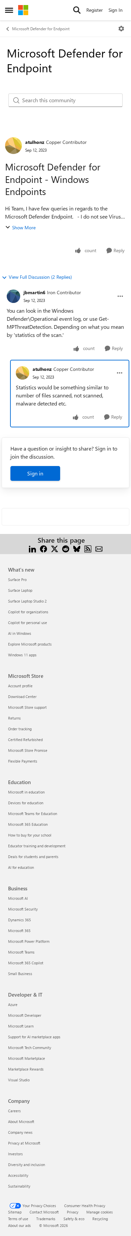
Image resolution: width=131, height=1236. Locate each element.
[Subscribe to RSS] (87, 548)
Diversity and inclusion (26, 1164)
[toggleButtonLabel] (121, 28)
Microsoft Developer (24, 1015)
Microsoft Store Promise (27, 750)
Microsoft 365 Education (28, 824)
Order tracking (20, 728)
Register (94, 10)
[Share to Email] (98, 548)
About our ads (19, 1225)
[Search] (77, 10)
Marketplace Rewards (26, 1069)
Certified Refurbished (25, 739)
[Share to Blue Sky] (76, 548)
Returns (14, 718)
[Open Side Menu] (9, 10)
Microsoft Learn (21, 1026)
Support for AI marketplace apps (34, 1036)
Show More (24, 227)
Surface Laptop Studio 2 (27, 601)
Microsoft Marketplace (26, 1058)
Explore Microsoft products (30, 644)
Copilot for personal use (27, 622)
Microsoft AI (18, 898)
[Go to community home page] (23, 10)
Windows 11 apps (22, 654)
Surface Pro (17, 579)
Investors (15, 1153)
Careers (14, 1110)
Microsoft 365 (19, 930)
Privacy (72, 1211)
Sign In (115, 10)
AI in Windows (19, 633)
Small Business (20, 973)
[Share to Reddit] (65, 548)
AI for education (21, 867)
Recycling (100, 1218)
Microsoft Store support (27, 707)
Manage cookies (99, 1211)
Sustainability (19, 1186)
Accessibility (18, 1175)
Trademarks (45, 1218)
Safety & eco (73, 1218)
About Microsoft (21, 1121)
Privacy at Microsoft (24, 1143)
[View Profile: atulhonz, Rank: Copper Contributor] (13, 145)
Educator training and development (37, 845)
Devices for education (25, 802)
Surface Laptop (20, 590)
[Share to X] (54, 548)
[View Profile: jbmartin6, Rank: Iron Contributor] (13, 296)
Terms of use (18, 1218)
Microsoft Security (23, 909)
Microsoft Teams (21, 952)
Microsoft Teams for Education (32, 813)
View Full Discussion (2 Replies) (40, 277)
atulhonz (34, 142)
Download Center (22, 696)
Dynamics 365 (19, 919)
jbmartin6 (34, 292)
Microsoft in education (26, 792)
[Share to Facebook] (43, 548)
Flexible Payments (22, 761)
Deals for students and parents (33, 856)
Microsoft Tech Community (29, 1047)
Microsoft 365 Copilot (25, 962)
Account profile (20, 685)
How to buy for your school (29, 835)
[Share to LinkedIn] (32, 548)
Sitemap (14, 1211)
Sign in (35, 473)
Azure (12, 1004)
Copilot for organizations (28, 611)
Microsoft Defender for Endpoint (41, 28)
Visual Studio (19, 1079)
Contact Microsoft (44, 1211)
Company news (20, 1132)
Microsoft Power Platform (28, 941)
